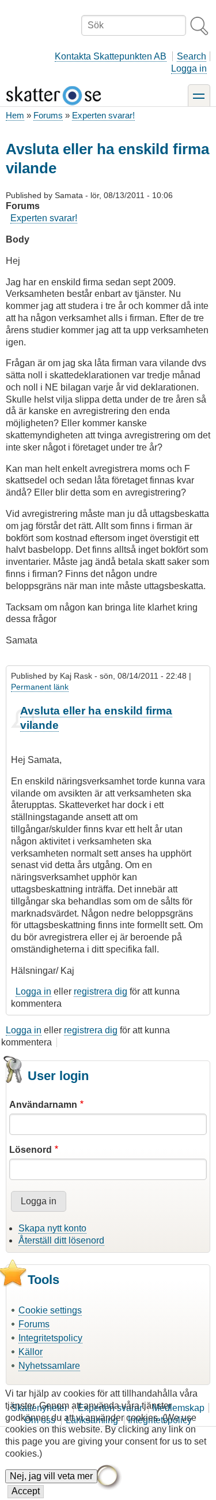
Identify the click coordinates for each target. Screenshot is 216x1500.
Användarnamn (43, 1105)
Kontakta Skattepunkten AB (110, 56)
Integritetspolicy (50, 1338)
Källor (30, 1352)
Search (191, 56)
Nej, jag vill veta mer (51, 1476)
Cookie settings (50, 1310)
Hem (15, 115)
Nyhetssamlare (49, 1366)
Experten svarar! (103, 115)
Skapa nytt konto (52, 1228)
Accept (26, 1491)
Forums (48, 115)
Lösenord (30, 1150)
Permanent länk (40, 686)
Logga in (189, 68)
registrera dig (100, 991)
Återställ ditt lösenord (61, 1240)
